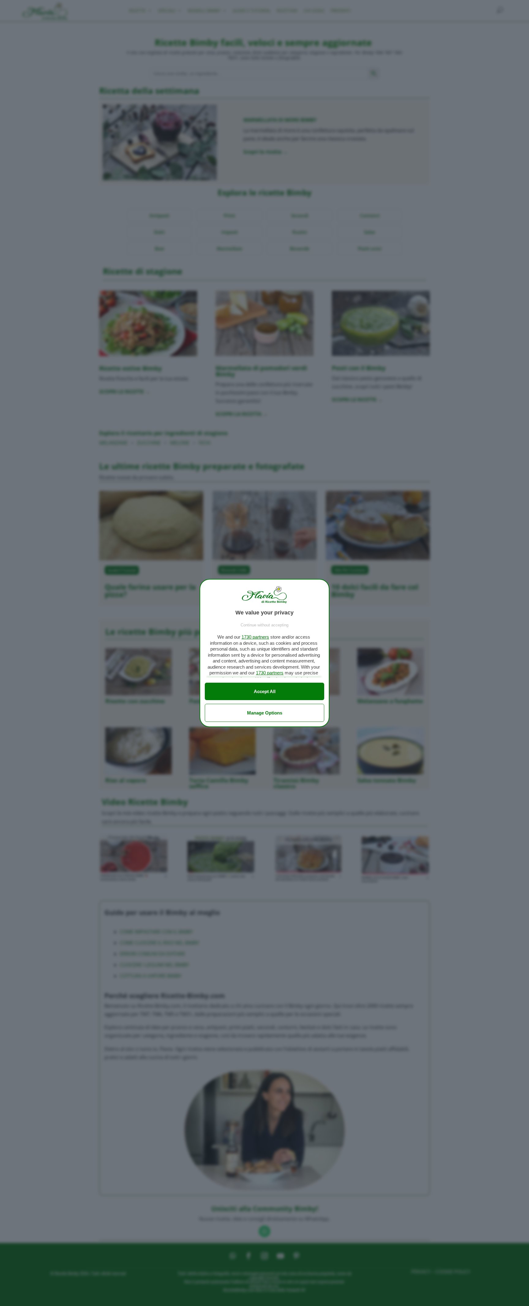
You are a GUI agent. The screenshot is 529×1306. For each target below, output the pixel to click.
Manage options (264, 712)
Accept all (265, 691)
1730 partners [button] (255, 637)
